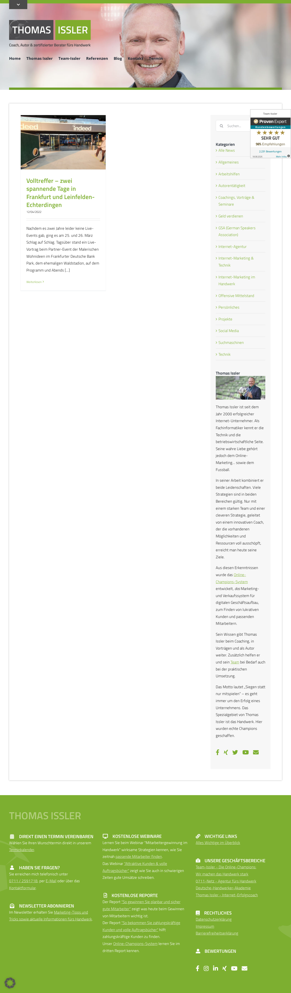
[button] (10, 983)
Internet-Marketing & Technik (236, 261)
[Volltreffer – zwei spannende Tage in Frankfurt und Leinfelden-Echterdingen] (63, 142)
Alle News (226, 150)
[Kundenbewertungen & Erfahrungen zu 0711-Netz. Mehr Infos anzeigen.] (270, 133)
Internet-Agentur (232, 247)
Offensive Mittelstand (236, 296)
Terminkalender (21, 850)
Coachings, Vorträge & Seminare (236, 200)
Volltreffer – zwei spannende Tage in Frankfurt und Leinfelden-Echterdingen (60, 192)
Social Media (228, 331)
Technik (224, 354)
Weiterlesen (34, 282)
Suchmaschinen (231, 342)
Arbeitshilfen (229, 174)
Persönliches (228, 307)
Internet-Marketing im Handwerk (236, 280)
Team (235, 662)
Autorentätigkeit (231, 186)
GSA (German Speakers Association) (237, 231)
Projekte (225, 319)
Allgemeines (228, 162)
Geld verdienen (230, 216)
